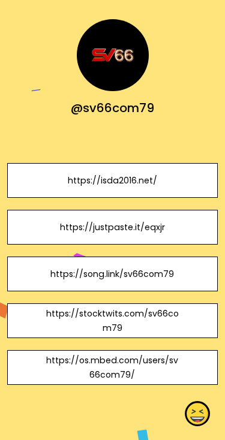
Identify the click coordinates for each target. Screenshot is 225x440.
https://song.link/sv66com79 (112, 274)
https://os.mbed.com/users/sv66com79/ (112, 367)
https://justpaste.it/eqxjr (112, 227)
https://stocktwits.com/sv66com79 (112, 321)
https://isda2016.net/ (112, 180)
